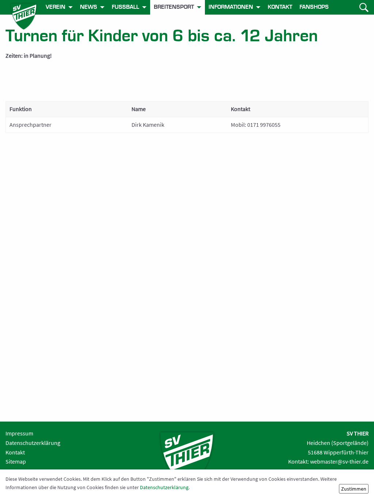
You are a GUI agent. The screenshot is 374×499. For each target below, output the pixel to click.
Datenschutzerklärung (32, 442)
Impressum (19, 433)
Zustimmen (353, 488)
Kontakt (15, 452)
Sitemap (15, 461)
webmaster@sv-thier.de (339, 461)
